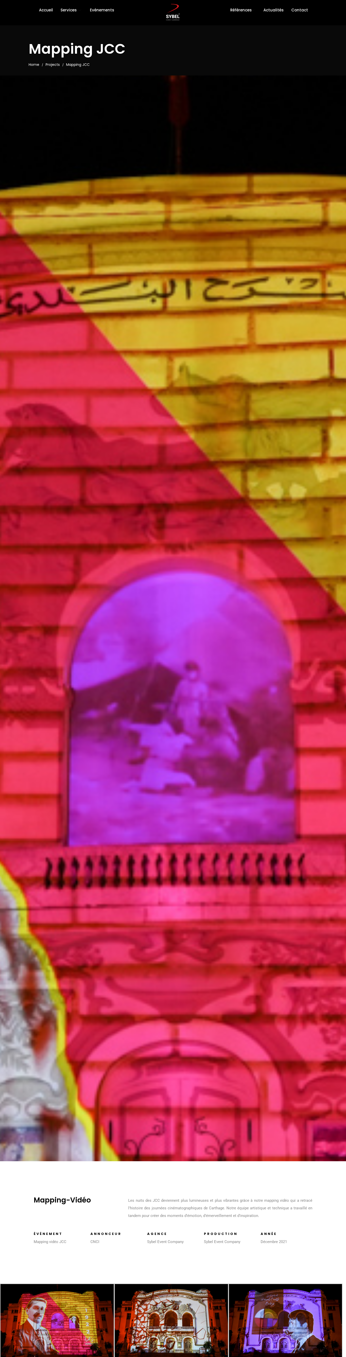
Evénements (102, 10)
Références (241, 10)
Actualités (273, 10)
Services (69, 10)
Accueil (46, 10)
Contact (299, 10)
